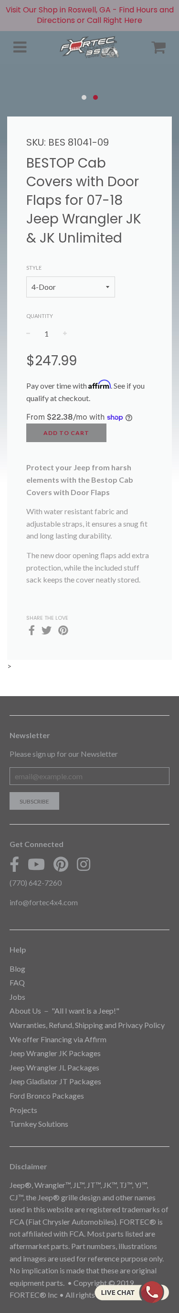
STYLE (34, 268)
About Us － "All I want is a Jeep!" (64, 1010)
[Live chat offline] (131, 1292)
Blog (17, 968)
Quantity (39, 316)
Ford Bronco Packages (47, 1095)
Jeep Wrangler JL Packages (54, 1067)
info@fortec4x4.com (44, 902)
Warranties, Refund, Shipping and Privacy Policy (87, 1024)
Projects (23, 1109)
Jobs (17, 996)
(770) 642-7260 (36, 882)
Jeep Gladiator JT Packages (55, 1081)
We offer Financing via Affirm (58, 1039)
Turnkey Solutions (39, 1123)
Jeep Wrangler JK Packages (55, 1053)
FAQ (17, 982)
